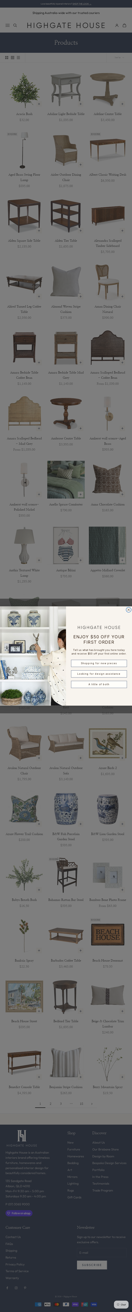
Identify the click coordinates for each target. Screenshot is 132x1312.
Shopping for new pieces (99, 663)
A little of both (99, 684)
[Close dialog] (128, 609)
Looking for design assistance (99, 673)
